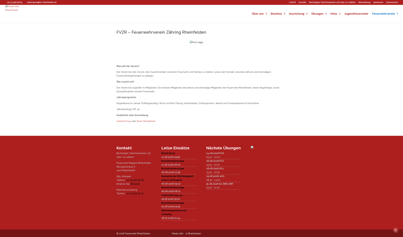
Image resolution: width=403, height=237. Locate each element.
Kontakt (302, 2)
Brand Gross (168, 153)
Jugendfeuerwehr (356, 14)
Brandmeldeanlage (172, 161)
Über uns (258, 14)
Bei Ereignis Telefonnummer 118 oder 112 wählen (332, 2)
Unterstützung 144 (172, 195)
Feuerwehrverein (383, 14)
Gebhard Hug (123, 121)
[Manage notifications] (395, 230)
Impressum (378, 2)
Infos (333, 14)
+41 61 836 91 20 (135, 193)
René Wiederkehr (146, 121)
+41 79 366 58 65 (135, 180)
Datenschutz (392, 2)
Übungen (317, 14)
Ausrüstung (296, 14)
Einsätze (276, 14)
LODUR (292, 2)
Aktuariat (135, 184)
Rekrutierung (364, 2)
